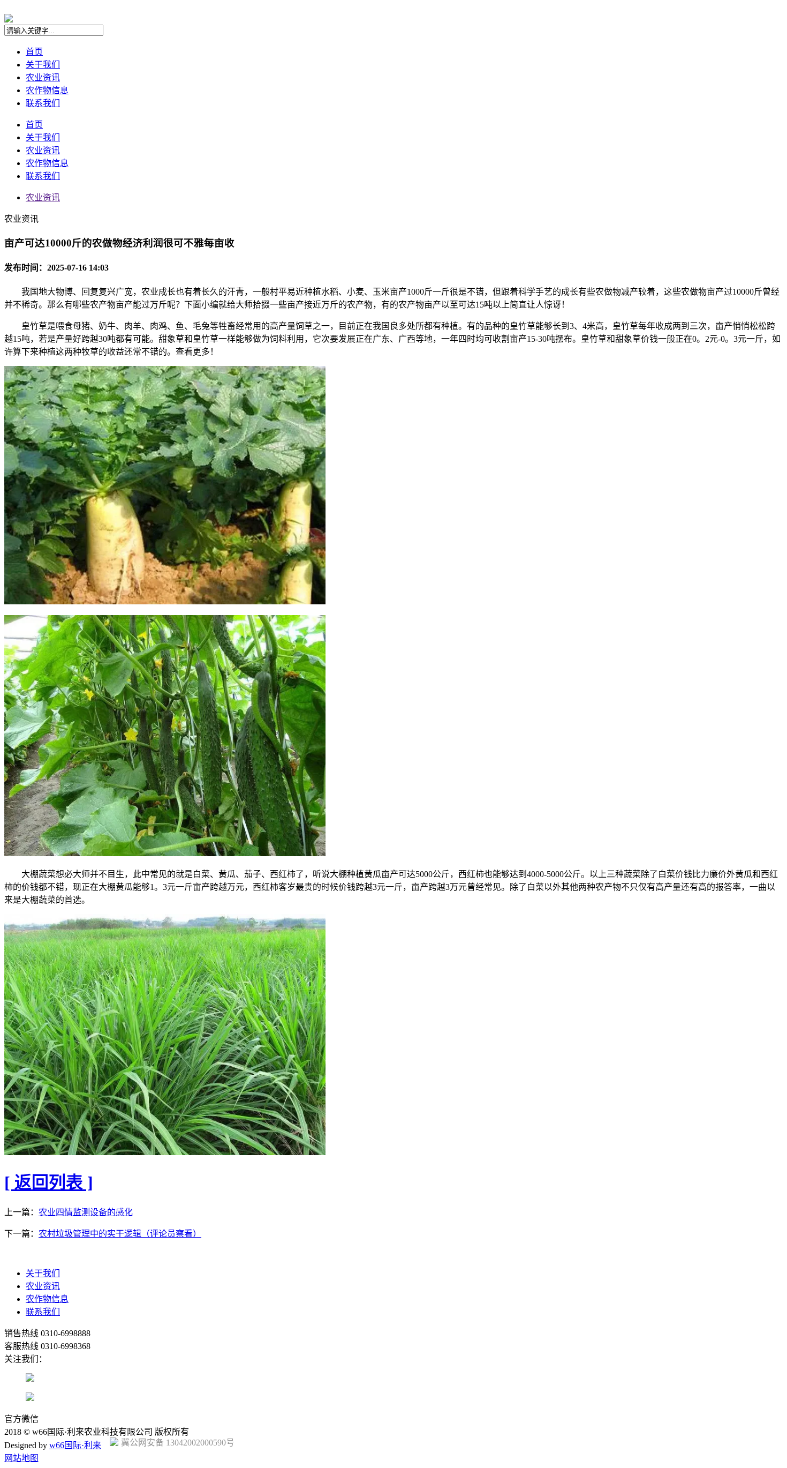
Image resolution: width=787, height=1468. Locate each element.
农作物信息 (47, 90)
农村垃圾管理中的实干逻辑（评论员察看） (120, 1233)
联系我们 (43, 103)
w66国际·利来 (75, 1445)
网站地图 (21, 1458)
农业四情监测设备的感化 (86, 1212)
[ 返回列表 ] (48, 1182)
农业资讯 (43, 77)
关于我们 (43, 64)
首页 (34, 51)
